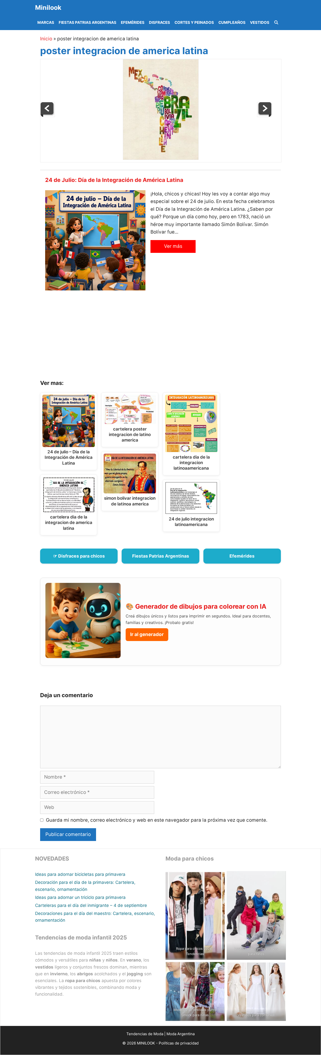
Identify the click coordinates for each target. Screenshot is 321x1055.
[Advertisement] (166, 337)
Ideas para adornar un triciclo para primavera (80, 897)
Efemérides (132, 22)
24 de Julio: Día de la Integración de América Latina (114, 180)
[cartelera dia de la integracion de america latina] (264, 115)
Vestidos (259, 22)
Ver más (173, 246)
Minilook (48, 7)
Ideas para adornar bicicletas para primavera (80, 874)
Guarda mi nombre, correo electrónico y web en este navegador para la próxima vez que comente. (156, 820)
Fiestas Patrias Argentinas (87, 22)
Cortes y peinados (194, 22)
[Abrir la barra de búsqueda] (276, 22)
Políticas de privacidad (179, 1043)
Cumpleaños (232, 22)
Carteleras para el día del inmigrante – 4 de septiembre (91, 905)
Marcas (45, 22)
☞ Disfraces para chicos (79, 556)
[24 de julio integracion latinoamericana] (47, 115)
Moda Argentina (181, 1033)
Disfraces (159, 22)
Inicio (46, 39)
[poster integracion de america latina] (161, 158)
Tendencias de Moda (144, 1033)
